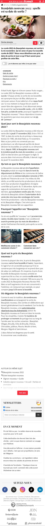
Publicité (27, 496)
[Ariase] (11, 523)
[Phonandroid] (33, 523)
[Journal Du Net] (33, 510)
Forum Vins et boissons (14, 390)
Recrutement (35, 496)
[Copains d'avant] (11, 519)
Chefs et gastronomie (19, 5)
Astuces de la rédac (11, 410)
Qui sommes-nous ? (12, 496)
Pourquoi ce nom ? (9, 79)
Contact (21, 496)
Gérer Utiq (38, 498)
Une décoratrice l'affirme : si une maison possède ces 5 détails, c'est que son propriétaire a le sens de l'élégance (22, 450)
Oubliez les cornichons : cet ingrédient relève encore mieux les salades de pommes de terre (20, 459)
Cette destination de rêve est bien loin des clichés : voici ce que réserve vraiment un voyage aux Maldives (21, 441)
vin (37, 117)
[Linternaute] (11, 515)
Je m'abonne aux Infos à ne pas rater (22, 64)
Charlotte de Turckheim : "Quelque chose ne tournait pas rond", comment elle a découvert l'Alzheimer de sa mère (20, 467)
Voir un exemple (36, 407)
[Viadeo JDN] (33, 519)
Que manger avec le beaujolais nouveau (19, 388)
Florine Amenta (7, 42)
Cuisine (7, 407)
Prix (4, 81)
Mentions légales (9, 500)
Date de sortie (8, 73)
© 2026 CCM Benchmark (33, 500)
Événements (7, 84)
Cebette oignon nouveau (13, 382)
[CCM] (11, 510)
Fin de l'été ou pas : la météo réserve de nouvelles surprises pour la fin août (22, 432)
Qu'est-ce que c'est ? (10, 76)
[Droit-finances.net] (33, 514)
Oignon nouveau (10, 379)
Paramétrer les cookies (26, 498)
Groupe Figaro (20, 500)
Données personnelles (11, 498)
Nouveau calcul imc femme (14, 393)
